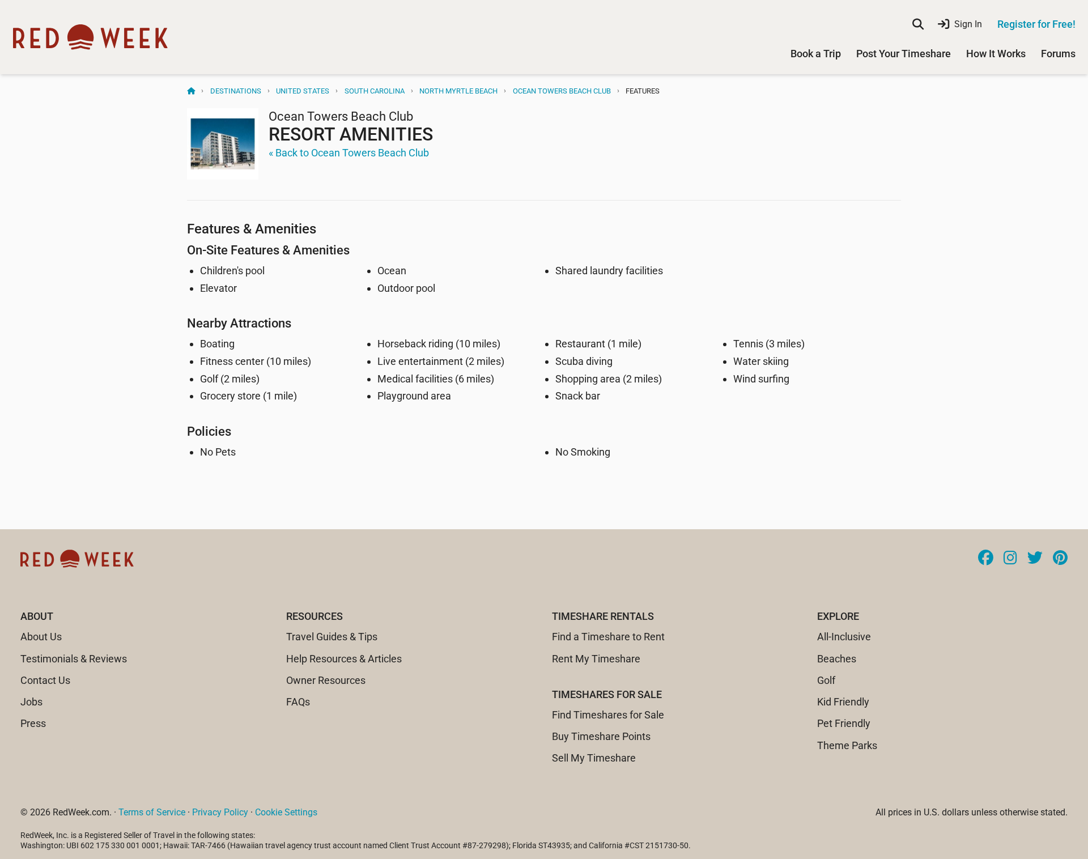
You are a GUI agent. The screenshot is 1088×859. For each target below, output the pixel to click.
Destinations (235, 91)
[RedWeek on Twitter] (1035, 558)
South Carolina (375, 91)
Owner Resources (326, 680)
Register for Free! (1036, 24)
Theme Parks (847, 745)
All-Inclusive (844, 637)
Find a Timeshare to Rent (608, 637)
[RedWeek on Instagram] (1010, 558)
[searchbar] (918, 24)
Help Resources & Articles (344, 659)
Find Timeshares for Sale (608, 715)
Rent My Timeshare (596, 659)
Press (33, 723)
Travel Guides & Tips (331, 637)
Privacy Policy (220, 812)
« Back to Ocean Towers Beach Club (349, 153)
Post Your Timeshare (903, 53)
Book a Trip (815, 53)
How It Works (996, 53)
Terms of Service (151, 812)
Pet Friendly (843, 723)
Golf (826, 680)
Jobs (31, 702)
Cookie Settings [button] (286, 812)
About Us (41, 637)
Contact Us (45, 680)
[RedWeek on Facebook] (985, 558)
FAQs (298, 702)
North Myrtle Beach (458, 91)
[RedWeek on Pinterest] (1060, 558)
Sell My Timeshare (594, 758)
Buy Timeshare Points (601, 736)
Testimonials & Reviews (73, 659)
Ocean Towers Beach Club (562, 91)
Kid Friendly (843, 702)
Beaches (836, 659)
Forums (1058, 53)
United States (302, 91)
